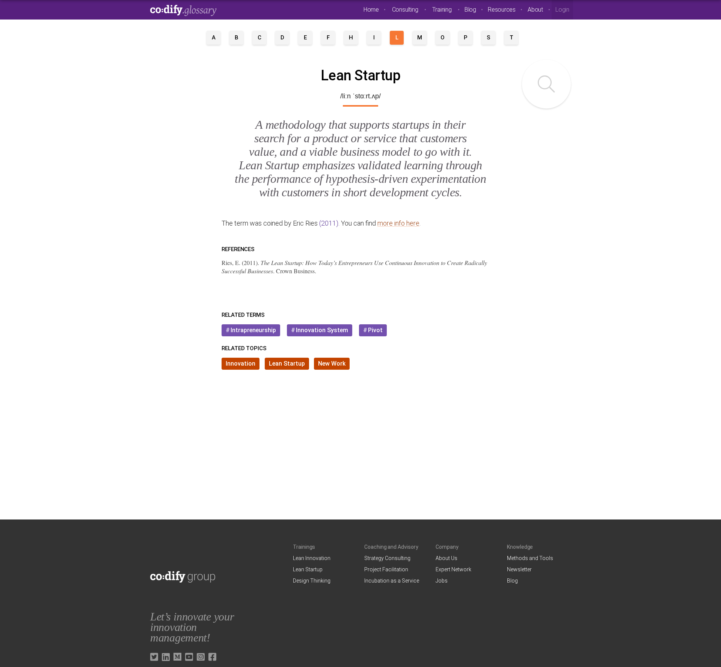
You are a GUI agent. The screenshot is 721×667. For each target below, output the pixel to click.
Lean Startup (287, 363)
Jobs (442, 581)
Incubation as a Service (391, 581)
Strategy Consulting (387, 558)
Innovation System (322, 330)
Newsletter (519, 569)
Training (441, 9)
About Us (446, 558)
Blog (470, 9)
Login (562, 9)
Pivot (375, 330)
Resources (502, 9)
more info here (398, 223)
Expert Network (453, 569)
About (535, 9)
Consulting (405, 9)
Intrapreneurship (253, 330)
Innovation (240, 363)
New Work (331, 363)
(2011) (328, 223)
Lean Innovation (311, 558)
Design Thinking (311, 581)
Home (371, 9)
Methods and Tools (530, 558)
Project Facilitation (386, 569)
